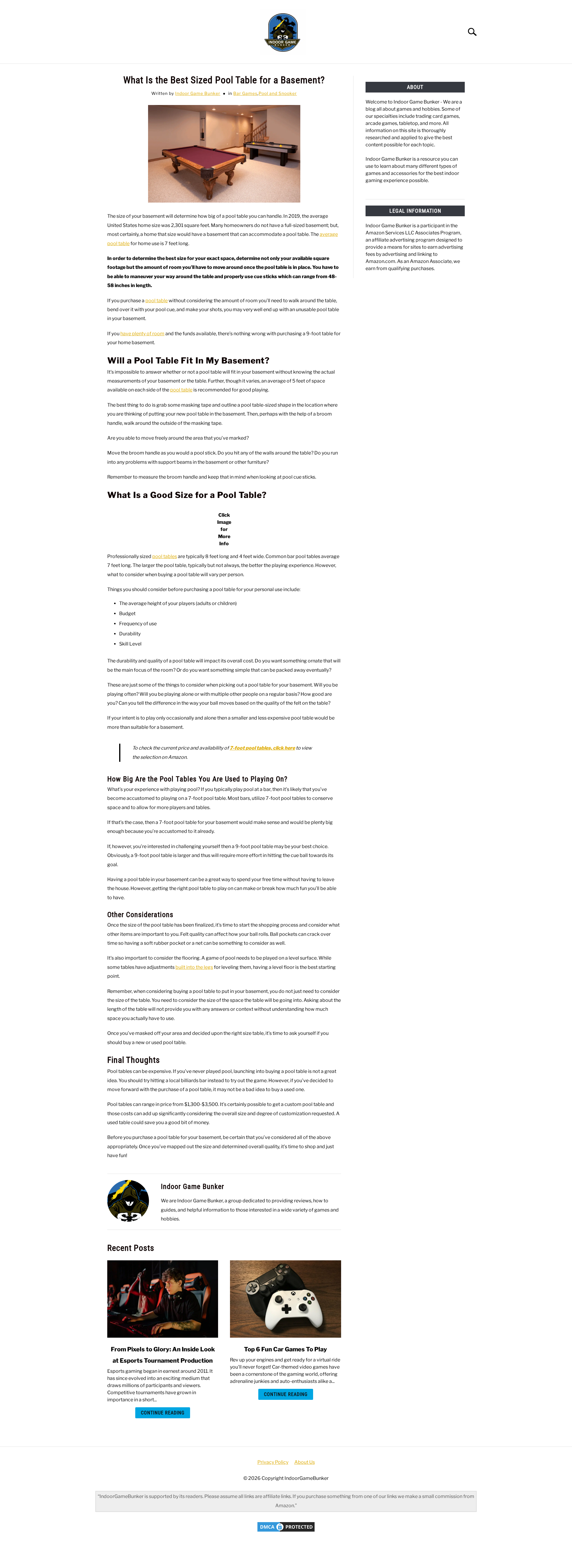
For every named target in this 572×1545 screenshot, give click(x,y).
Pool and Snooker (278, 93)
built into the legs (194, 967)
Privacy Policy (272, 1462)
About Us (304, 1462)
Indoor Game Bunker (197, 93)
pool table (156, 300)
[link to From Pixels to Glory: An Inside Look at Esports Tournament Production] (162, 1299)
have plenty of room (142, 333)
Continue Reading (162, 1413)
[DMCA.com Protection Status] (286, 1531)
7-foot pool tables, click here (262, 748)
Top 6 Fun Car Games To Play (285, 1349)
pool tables (164, 556)
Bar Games (245, 93)
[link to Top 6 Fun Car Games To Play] (285, 1299)
